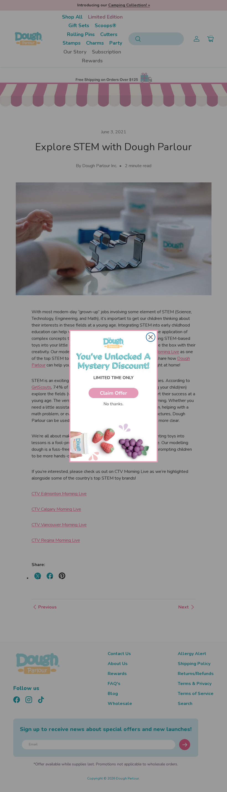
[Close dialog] (150, 337)
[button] (113, 393)
